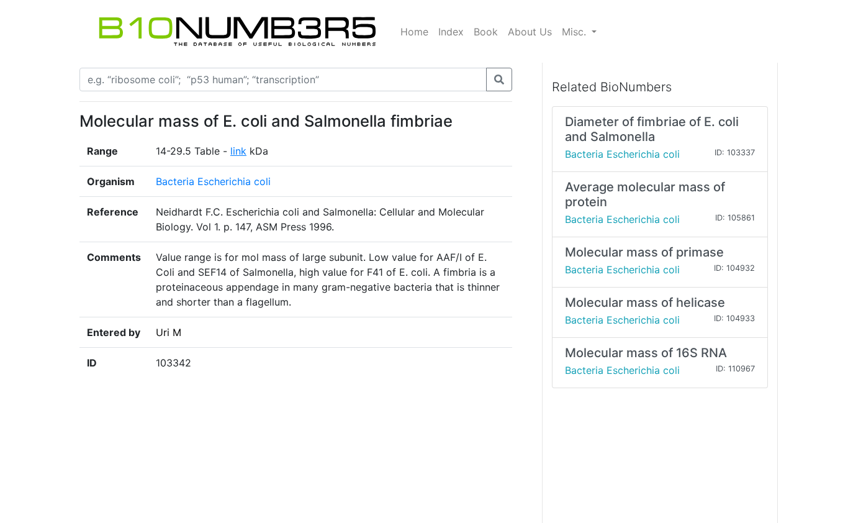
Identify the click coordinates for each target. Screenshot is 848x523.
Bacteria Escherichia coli (213, 181)
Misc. (575, 31)
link (238, 151)
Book (486, 31)
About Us (530, 31)
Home (414, 31)
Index (451, 31)
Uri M (168, 332)
